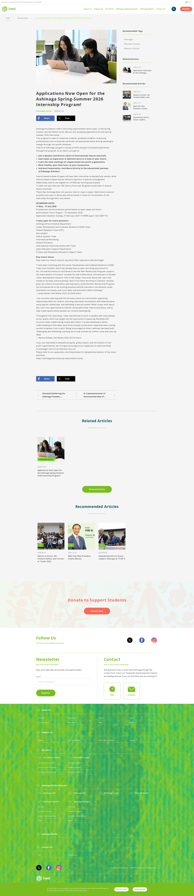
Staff (100, 722)
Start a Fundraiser (74, 740)
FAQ (39, 855)
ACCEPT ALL (121, 889)
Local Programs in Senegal (47, 772)
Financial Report (43, 722)
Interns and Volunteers (106, 740)
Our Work (41, 807)
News (40, 821)
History (131, 718)
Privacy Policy (152, 868)
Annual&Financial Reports (119, 868)
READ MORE (140, 889)
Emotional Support (74, 767)
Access (131, 722)
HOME (8, 18)
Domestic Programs (45, 811)
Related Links (72, 855)
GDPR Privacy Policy (137, 868)
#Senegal (128, 39)
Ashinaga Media (22, 18)
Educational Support (75, 763)
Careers (132, 740)
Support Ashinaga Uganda (47, 816)
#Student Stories (132, 44)
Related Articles (97, 489)
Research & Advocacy (75, 772)
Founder (102, 718)
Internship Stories (44, 111)
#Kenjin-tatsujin (132, 48)
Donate (186, 9)
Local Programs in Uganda (47, 767)
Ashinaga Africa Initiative (46, 763)
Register (46, 693)
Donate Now (97, 611)
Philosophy (72, 718)
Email (38, 677)
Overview (41, 718)
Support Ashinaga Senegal (77, 816)
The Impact (72, 722)
